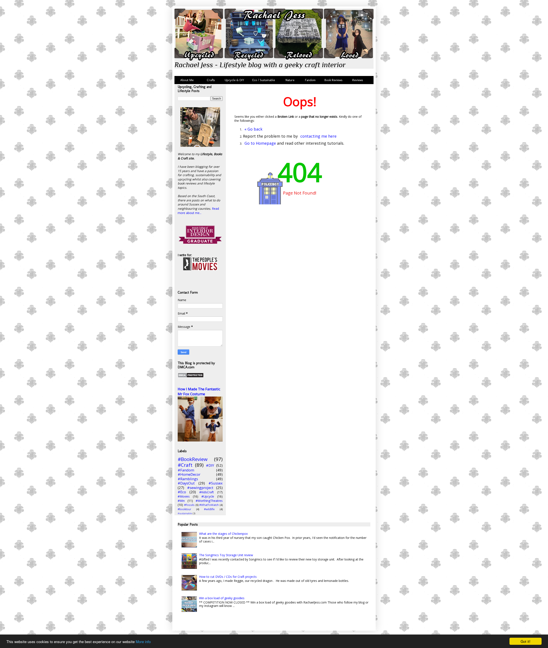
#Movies (184, 496)
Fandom (310, 80)
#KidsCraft (206, 492)
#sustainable (185, 513)
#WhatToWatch (209, 505)
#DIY (210, 465)
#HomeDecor (189, 474)
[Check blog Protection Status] (191, 377)
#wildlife (209, 509)
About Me (187, 80)
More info (143, 641)
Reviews (357, 80)
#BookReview (192, 459)
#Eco (182, 491)
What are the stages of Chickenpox (223, 534)
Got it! (525, 641)
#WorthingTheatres (209, 501)
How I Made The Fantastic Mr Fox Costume (199, 391)
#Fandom (186, 470)
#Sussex (215, 483)
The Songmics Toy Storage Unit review (226, 555)
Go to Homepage (260, 143)
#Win (181, 501)
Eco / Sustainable (264, 80)
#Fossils (189, 505)
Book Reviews (333, 80)
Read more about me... (198, 211)
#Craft (185, 465)
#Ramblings (188, 478)
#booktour (184, 509)
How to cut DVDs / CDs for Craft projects (228, 577)
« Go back (253, 129)
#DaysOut (186, 483)
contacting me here (318, 136)
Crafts (210, 80)
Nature (290, 80)
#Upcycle (207, 496)
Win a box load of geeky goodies (221, 598)
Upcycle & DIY (235, 80)
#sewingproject (200, 487)
